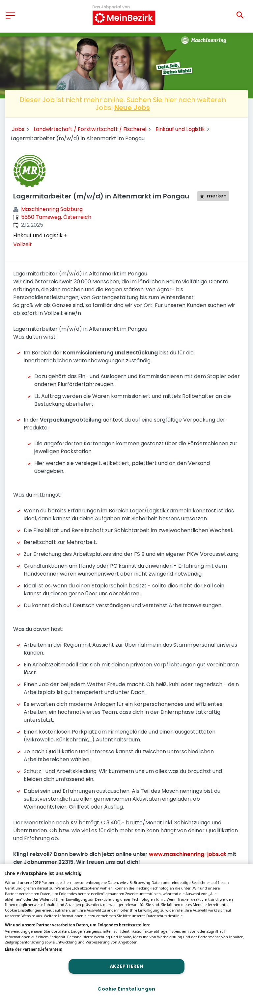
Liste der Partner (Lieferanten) (33, 949)
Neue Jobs (132, 107)
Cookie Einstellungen (126, 989)
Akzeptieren (127, 966)
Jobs (18, 129)
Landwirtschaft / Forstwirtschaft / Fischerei (90, 129)
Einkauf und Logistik (180, 129)
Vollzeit (22, 244)
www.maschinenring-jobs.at (187, 854)
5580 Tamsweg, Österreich (56, 217)
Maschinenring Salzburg (52, 209)
